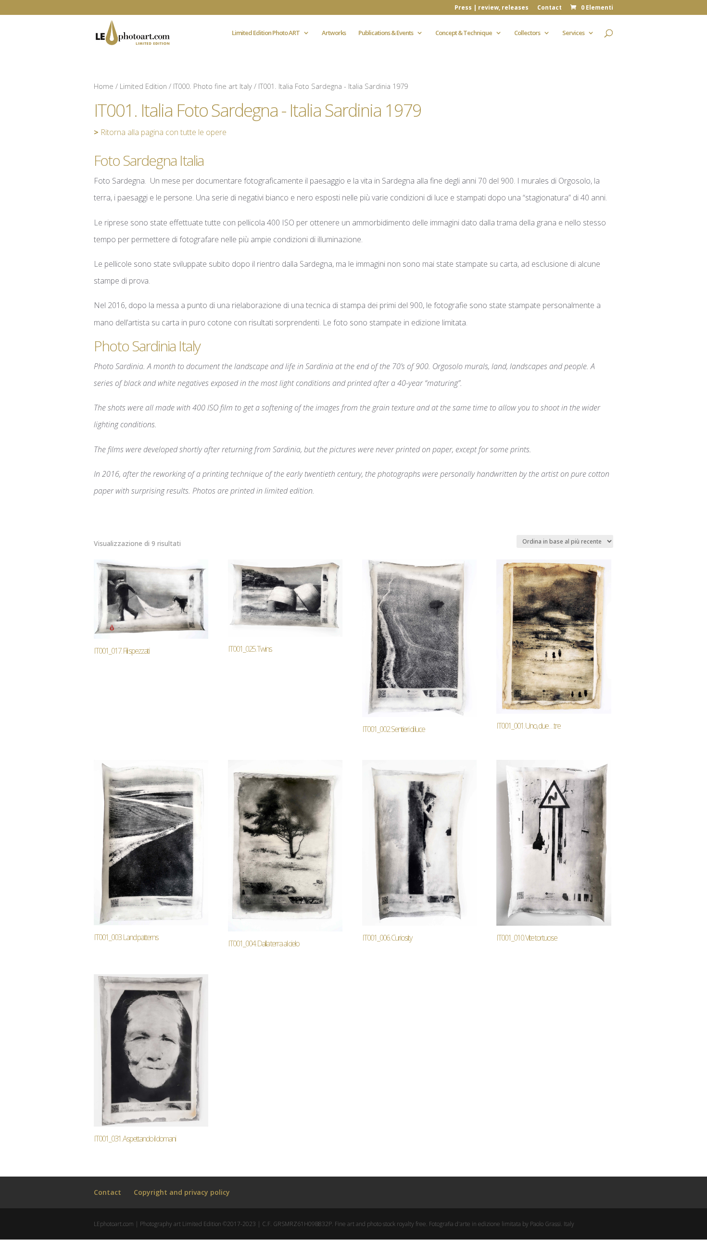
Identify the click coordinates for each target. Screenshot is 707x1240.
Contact (549, 8)
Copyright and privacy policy (182, 1192)
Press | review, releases (491, 8)
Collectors (527, 33)
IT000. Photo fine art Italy (212, 86)
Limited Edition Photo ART (266, 33)
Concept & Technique (463, 33)
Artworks (334, 33)
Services (573, 33)
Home (104, 86)
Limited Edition (143, 86)
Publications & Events (385, 33)
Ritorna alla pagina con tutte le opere (160, 132)
